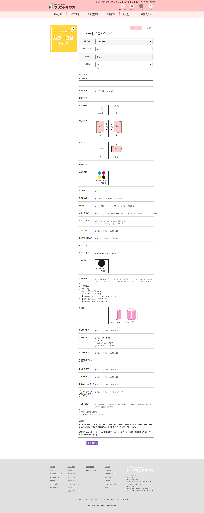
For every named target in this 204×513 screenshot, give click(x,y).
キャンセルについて (73, 484)
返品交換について (72, 487)
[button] (73, 29)
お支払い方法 (71, 474)
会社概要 (78, 499)
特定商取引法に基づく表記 (111, 499)
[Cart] (150, 6)
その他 (106, 487)
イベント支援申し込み (111, 484)
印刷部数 (87, 64)
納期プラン (87, 41)
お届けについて (71, 480)
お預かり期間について (73, 491)
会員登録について (72, 470)
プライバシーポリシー (92, 499)
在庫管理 (107, 480)
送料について (71, 477)
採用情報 (125, 499)
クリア (97, 68)
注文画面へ (92, 443)
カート (150, 9)
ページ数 (87, 56)
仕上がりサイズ (87, 48)
